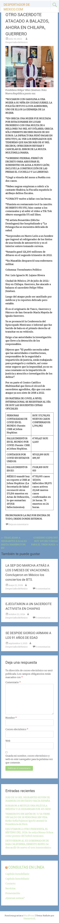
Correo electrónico (16, 729)
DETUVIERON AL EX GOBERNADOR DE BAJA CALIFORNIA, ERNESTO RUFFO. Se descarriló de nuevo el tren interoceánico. (28, 844)
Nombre (11, 717)
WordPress (29, 915)
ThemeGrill (29, 918)
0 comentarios (43, 588)
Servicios (10, 888)
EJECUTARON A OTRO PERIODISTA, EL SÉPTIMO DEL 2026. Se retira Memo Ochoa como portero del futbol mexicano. (29, 832)
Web (7, 740)
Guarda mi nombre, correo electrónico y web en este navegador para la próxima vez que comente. (29, 759)
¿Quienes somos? (14, 898)
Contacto (10, 883)
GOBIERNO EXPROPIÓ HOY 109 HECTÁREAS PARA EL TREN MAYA (44, 541)
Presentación (12, 893)
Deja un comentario (18, 524)
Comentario (13, 682)
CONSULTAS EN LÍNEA (26, 867)
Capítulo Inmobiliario (17, 873)
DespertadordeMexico (16, 42)
